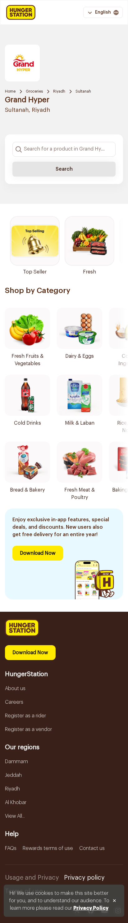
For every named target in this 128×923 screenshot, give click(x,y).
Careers (14, 702)
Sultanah (83, 91)
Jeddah (13, 775)
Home (10, 91)
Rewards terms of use (48, 848)
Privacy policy (84, 878)
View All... (15, 816)
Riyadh (59, 91)
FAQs (10, 848)
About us (15, 688)
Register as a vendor (28, 729)
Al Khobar (15, 802)
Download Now (38, 553)
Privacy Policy (90, 908)
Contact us (92, 848)
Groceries (34, 91)
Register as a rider (25, 715)
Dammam (16, 761)
